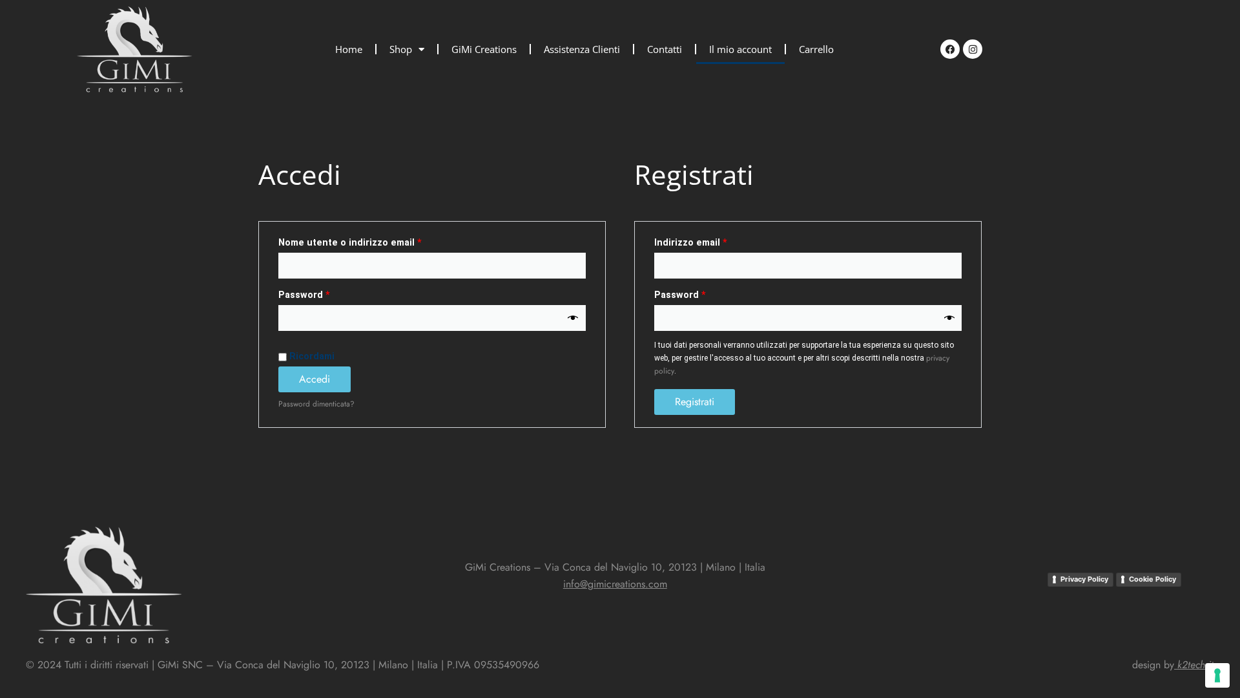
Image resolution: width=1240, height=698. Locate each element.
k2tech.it (1195, 664)
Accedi (314, 379)
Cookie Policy (1152, 579)
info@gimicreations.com (615, 583)
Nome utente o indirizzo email (371, 241)
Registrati (694, 401)
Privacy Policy (1084, 579)
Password (325, 293)
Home (348, 49)
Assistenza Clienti (582, 49)
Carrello (816, 49)
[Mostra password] (573, 318)
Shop (400, 49)
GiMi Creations (484, 49)
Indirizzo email (712, 241)
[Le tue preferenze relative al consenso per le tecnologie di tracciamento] (1217, 675)
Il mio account (740, 49)
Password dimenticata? (316, 404)
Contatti (664, 49)
